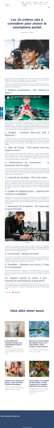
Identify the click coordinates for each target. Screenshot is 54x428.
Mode (40, 4)
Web (31, 4)
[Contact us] (1, 117)
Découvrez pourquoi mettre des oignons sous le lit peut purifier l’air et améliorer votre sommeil (39, 343)
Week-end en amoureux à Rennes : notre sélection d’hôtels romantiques (14, 382)
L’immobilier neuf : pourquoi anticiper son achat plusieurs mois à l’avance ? (13, 343)
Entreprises (35, 2)
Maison (41, 2)
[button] (49, 7)
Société (22, 2)
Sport (44, 4)
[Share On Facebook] (1, 108)
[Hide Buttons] (0, 120)
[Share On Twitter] (1, 111)
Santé (47, 2)
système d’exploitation (11, 122)
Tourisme (24, 5)
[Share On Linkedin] (1, 114)
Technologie (24, 4)
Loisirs (35, 4)
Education (29, 2)
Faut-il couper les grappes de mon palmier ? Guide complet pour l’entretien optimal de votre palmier (39, 383)
